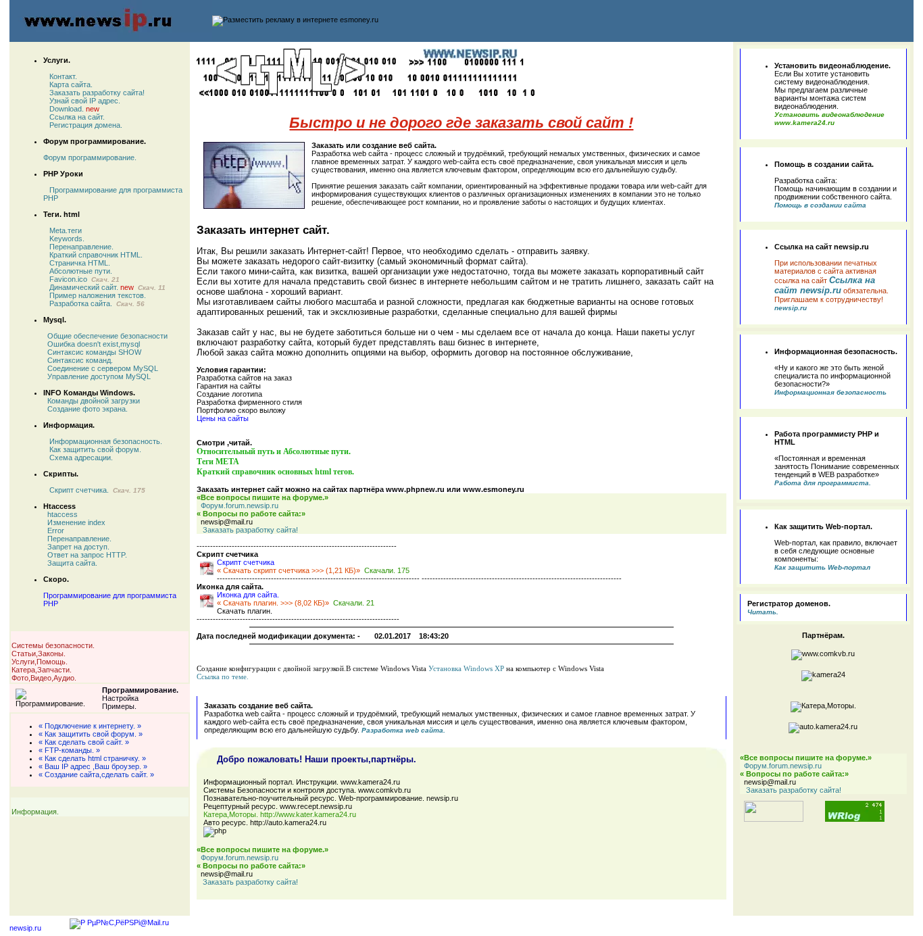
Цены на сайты (223, 418)
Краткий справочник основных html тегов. (275, 471)
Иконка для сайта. (248, 595)
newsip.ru (25, 928)
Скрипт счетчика (245, 562)
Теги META (218, 461)
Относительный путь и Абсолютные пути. (274, 451)
